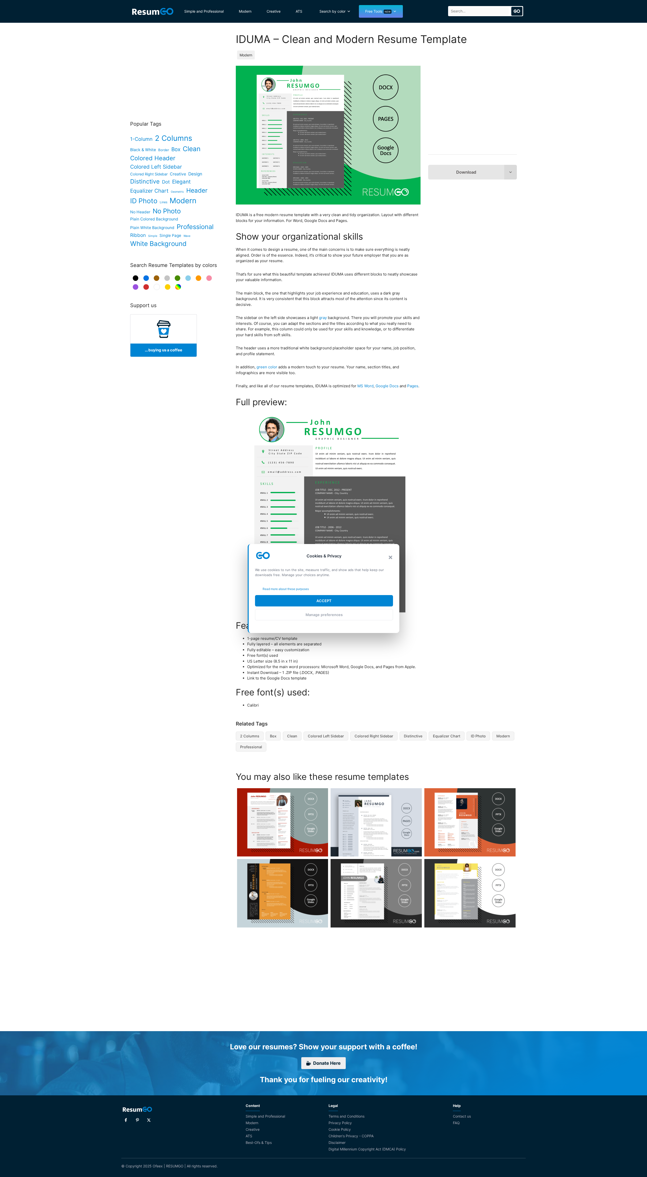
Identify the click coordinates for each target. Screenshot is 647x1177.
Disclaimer (337, 1142)
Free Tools (377, 11)
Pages (412, 385)
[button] (390, 557)
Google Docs (387, 385)
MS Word (365, 385)
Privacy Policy (340, 1123)
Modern (245, 11)
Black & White (143, 149)
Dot (166, 182)
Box (273, 736)
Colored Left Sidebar (326, 736)
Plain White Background (152, 227)
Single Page (170, 235)
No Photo (167, 211)
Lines (163, 202)
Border (163, 150)
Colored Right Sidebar (374, 736)
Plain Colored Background (154, 219)
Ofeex (158, 1166)
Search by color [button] (332, 11)
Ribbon (138, 235)
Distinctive (413, 736)
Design (195, 173)
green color (267, 367)
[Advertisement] (472, 108)
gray (323, 317)
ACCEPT (324, 601)
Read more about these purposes (286, 589)
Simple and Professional (204, 11)
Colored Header (152, 158)
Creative (274, 11)
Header (196, 190)
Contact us (462, 1116)
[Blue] (146, 278)
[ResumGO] (152, 11)
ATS (299, 11)
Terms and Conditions (346, 1116)
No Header (140, 212)
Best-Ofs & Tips (259, 1142)
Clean (292, 736)
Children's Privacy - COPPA (351, 1136)
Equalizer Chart (446, 736)
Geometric (177, 191)
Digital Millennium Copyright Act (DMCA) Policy (367, 1149)
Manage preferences (324, 615)
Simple (152, 236)
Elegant (181, 181)
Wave (186, 236)
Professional (251, 747)
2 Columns (249, 736)
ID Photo (478, 736)
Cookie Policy (340, 1129)
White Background (158, 243)
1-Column (141, 139)
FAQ (456, 1123)
